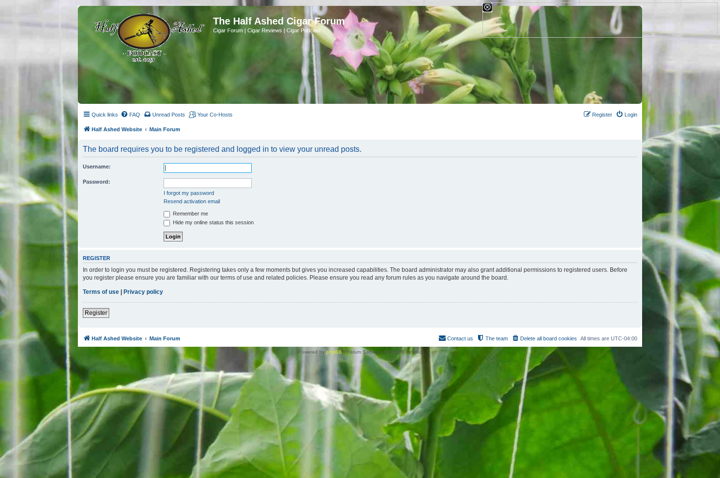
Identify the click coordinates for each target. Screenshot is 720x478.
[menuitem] (130, 114)
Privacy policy (143, 291)
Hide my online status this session (212, 222)
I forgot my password (189, 193)
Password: (96, 182)
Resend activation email (192, 201)
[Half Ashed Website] (146, 36)
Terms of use (101, 291)
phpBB (334, 352)
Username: (97, 166)
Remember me (189, 213)
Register (96, 313)
